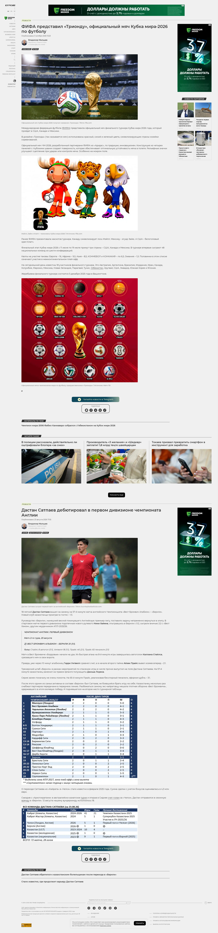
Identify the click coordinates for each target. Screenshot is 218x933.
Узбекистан (11, 86)
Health (13, 42)
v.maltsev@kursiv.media (36, 44)
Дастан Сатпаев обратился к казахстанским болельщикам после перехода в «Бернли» (68, 874)
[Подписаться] (128, 903)
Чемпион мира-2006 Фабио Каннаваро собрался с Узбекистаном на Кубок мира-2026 (68, 425)
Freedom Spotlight (8, 74)
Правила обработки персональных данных (168, 917)
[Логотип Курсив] (10, 5)
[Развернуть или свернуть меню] (14, 60)
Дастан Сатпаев (35, 533)
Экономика (11, 45)
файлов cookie (105, 926)
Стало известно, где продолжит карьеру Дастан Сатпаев (52, 881)
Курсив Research (9, 32)
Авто (13, 29)
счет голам (114, 797)
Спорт (13, 48)
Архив (13, 53)
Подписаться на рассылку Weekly (101, 900)
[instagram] (88, 908)
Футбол (35, 49)
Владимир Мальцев (37, 40)
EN (11, 11)
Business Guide (10, 34)
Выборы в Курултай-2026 (161, 924)
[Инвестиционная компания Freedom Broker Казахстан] (9, 18)
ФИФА (66, 128)
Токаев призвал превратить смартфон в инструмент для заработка (178, 444)
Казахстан (11, 84)
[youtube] (99, 908)
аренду (25, 800)
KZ (14, 11)
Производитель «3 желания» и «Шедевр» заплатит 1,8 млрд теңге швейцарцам (114, 444)
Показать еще (116, 495)
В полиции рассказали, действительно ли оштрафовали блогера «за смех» (49, 444)
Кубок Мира (26, 49)
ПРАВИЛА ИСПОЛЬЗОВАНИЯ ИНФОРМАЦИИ (166, 920)
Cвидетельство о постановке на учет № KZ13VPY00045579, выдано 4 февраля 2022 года (48, 911)
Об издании (95, 913)
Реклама (12, 68)
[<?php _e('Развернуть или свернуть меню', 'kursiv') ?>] (14, 80)
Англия (24, 533)
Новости (12, 23)
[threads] (110, 908)
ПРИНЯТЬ (140, 923)
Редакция (12, 66)
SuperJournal (10, 40)
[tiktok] (104, 908)
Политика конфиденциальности (164, 913)
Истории (12, 26)
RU (8, 11)
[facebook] (115, 908)
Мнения (12, 51)
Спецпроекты (10, 71)
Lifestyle (12, 37)
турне (84, 797)
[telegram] (94, 908)
